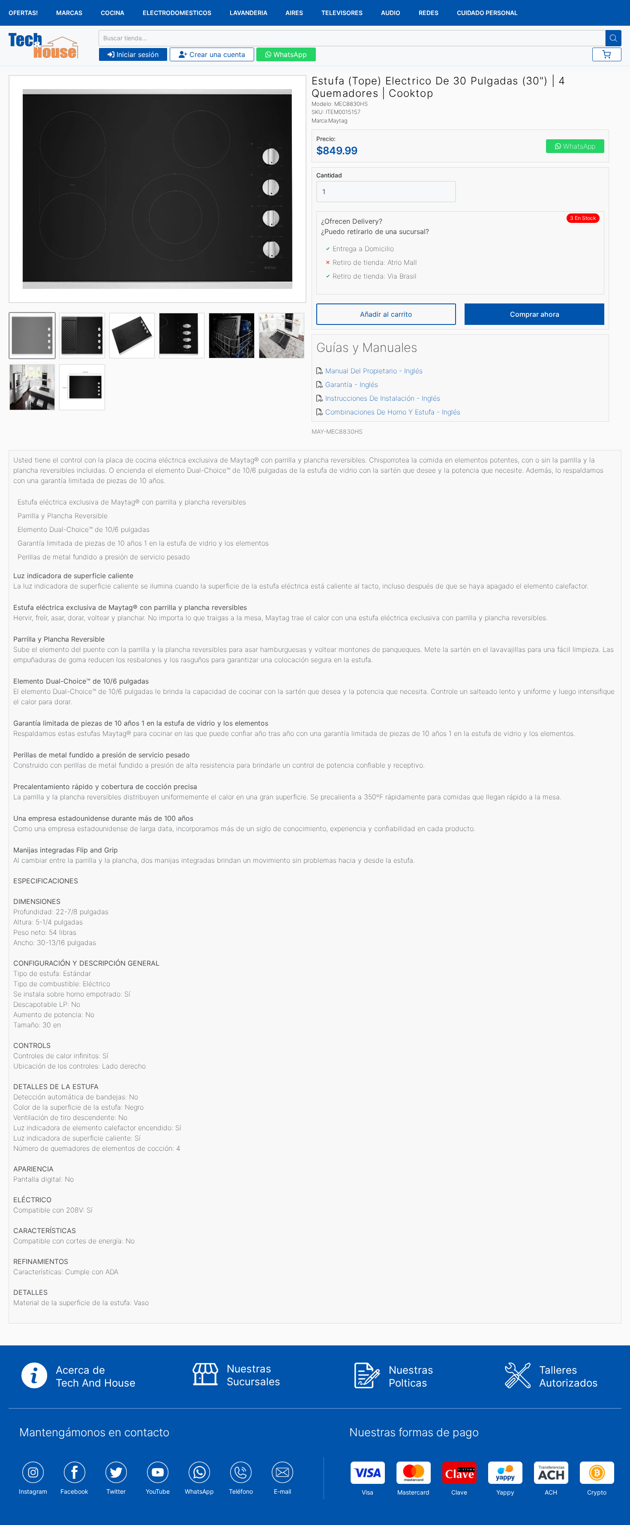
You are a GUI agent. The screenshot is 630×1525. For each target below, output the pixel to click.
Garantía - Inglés (351, 384)
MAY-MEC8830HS (337, 431)
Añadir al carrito (386, 314)
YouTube (158, 1491)
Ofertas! (23, 12)
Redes (428, 12)
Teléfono (241, 1491)
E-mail (282, 1491)
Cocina (112, 12)
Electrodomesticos (177, 12)
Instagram (33, 1491)
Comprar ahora (534, 314)
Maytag (338, 120)
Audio (390, 12)
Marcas (69, 12)
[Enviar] (613, 38)
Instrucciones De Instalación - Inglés (382, 398)
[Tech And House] (43, 46)
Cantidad (329, 175)
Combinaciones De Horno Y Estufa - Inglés (392, 412)
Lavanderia (248, 12)
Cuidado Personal (487, 12)
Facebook (74, 1491)
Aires (294, 12)
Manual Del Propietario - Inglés (374, 370)
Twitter (116, 1491)
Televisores (342, 12)
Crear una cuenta (216, 54)
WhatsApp (289, 54)
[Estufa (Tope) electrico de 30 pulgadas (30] (157, 189)
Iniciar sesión (136, 54)
